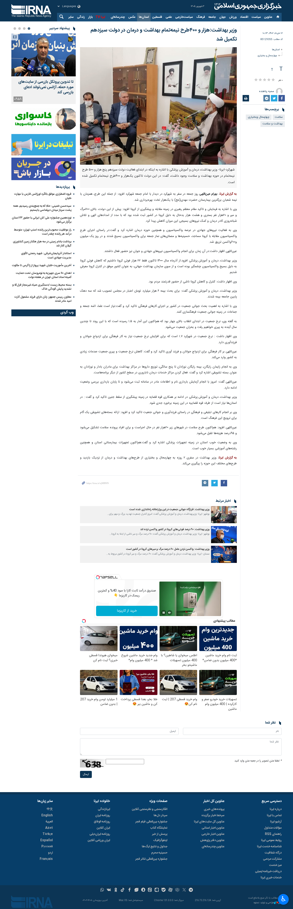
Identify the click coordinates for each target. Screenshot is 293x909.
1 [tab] (29, 28)
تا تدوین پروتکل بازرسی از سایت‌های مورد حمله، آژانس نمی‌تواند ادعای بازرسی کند (46, 87)
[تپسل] (98, 577)
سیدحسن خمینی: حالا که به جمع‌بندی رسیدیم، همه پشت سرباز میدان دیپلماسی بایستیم (42, 208)
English (47, 815)
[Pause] (163, 612)
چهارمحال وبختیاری (258, 117)
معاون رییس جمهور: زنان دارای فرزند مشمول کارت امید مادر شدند (42, 299)
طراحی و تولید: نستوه (264, 903)
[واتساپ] (102, 890)
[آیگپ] (157, 890)
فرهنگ (200, 17)
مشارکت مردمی (272, 859)
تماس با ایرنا (274, 815)
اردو (50, 852)
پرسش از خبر (159, 834)
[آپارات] (170, 890)
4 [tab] (15, 28)
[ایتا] (150, 890)
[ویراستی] (136, 890)
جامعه (212, 17)
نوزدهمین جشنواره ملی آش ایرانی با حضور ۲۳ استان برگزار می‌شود (41, 220)
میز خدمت (275, 865)
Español (46, 840)
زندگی (81, 17)
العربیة (49, 821)
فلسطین (157, 17)
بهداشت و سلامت (273, 124)
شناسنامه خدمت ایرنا (269, 846)
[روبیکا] (177, 890)
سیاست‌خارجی (184, 17)
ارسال (86, 774)
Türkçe (47, 834)
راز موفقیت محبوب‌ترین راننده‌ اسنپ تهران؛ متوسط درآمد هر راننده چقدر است (42, 232)
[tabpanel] (43, 68)
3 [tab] (19, 28)
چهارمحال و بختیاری (267, 56)
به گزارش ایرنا (228, 194)
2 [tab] (24, 28)
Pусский (47, 846)
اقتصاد (244, 17)
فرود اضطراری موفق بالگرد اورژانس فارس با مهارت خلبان (42, 196)
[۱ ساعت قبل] (43, 54)
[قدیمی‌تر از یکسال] (224, 514)
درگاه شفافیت (273, 852)
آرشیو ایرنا (276, 821)
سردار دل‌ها (160, 815)
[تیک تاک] (122, 890)
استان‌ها (144, 17)
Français (46, 859)
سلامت (279, 117)
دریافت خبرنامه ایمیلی (268, 871)
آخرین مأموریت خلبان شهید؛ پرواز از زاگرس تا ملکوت (41, 265)
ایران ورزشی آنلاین (99, 840)
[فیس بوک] (129, 890)
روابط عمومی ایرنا (271, 840)
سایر (71, 17)
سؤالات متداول (273, 828)
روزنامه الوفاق (102, 821)
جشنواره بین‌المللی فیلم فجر (151, 821)
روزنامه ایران (102, 815)
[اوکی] (116, 890)
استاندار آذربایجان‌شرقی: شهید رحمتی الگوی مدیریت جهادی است (46, 255)
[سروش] (143, 890)
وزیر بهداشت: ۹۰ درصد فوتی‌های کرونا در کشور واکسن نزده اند (175, 529)
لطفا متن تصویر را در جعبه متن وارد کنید (258, 761)
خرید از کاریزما (127, 611)
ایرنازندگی (104, 809)
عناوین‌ (268, 17)
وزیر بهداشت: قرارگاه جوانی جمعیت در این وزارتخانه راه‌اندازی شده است (169, 509)
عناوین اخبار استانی (213, 828)
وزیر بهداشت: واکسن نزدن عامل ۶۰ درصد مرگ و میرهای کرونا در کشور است (168, 549)
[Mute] (169, 612)
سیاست (256, 17)
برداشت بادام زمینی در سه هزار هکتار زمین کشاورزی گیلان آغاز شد (42, 243)
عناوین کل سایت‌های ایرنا (209, 821)
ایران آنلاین (103, 828)
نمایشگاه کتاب (158, 828)
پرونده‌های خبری (214, 809)
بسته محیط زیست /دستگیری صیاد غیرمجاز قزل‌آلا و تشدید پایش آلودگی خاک (41, 287)
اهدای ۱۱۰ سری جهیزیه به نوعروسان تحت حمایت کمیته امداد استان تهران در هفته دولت (43, 275)
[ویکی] (109, 890)
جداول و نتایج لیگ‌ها (154, 846)
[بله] (163, 890)
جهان (222, 17)
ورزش (233, 17)
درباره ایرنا (276, 809)
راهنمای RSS (273, 834)
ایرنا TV (100, 17)
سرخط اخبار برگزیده (212, 815)
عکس (131, 17)
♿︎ (283, 899)
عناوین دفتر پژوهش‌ (212, 840)
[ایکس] (184, 890)
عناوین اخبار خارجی (212, 834)
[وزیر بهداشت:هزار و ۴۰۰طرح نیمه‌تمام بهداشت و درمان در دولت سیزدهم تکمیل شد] (158, 106)
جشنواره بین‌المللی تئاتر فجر (151, 859)
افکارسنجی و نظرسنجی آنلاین (149, 809)
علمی (169, 17)
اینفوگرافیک (160, 840)
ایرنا (247, 6)
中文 (50, 809)
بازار (90, 17)
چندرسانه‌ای (118, 17)
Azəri (49, 828)
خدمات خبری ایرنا (271, 877)
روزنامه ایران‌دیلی (99, 834)
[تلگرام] (191, 890)
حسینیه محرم (159, 852)
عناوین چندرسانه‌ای (213, 846)
